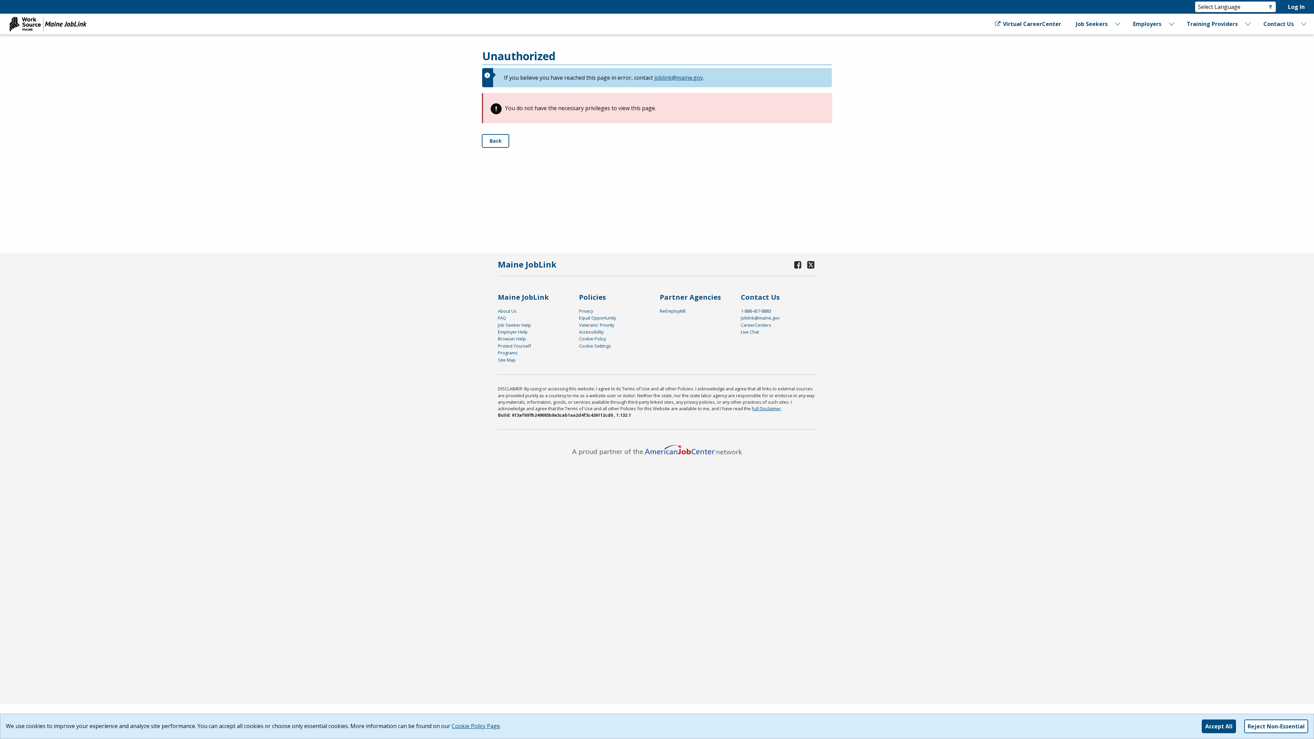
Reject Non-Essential (1276, 726)
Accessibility (591, 332)
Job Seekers (1092, 24)
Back (496, 141)
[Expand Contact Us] (1304, 24)
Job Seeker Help (514, 325)
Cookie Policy (592, 339)
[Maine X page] (811, 264)
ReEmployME (673, 311)
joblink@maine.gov (678, 77)
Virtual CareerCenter (1031, 24)
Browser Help (512, 339)
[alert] (657, 77)
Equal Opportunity (597, 318)
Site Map (507, 360)
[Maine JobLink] (48, 24)
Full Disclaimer (766, 408)
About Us (507, 311)
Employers (1147, 24)
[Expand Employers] (1171, 24)
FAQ (502, 318)
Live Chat (750, 332)
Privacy (586, 311)
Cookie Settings (595, 346)
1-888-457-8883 (756, 311)
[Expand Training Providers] (1248, 24)
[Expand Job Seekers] (1117, 24)
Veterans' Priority (596, 325)
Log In (1296, 7)
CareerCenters (756, 325)
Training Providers (1212, 24)
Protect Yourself (514, 346)
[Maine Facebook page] (798, 264)
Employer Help (513, 332)
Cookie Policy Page (476, 726)
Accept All (1219, 726)
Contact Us (1278, 24)
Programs (508, 353)
